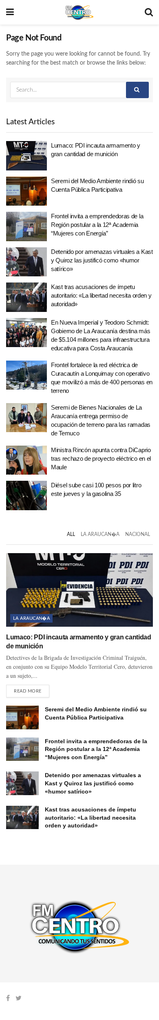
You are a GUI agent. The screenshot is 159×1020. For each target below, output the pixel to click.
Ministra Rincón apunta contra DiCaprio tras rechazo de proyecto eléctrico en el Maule (101, 458)
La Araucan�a (100, 534)
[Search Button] (137, 90)
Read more (28, 691)
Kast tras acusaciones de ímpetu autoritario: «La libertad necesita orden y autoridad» (101, 295)
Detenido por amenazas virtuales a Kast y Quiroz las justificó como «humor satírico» (102, 260)
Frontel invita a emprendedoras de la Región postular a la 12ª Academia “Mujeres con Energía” (97, 225)
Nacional (137, 534)
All (71, 534)
